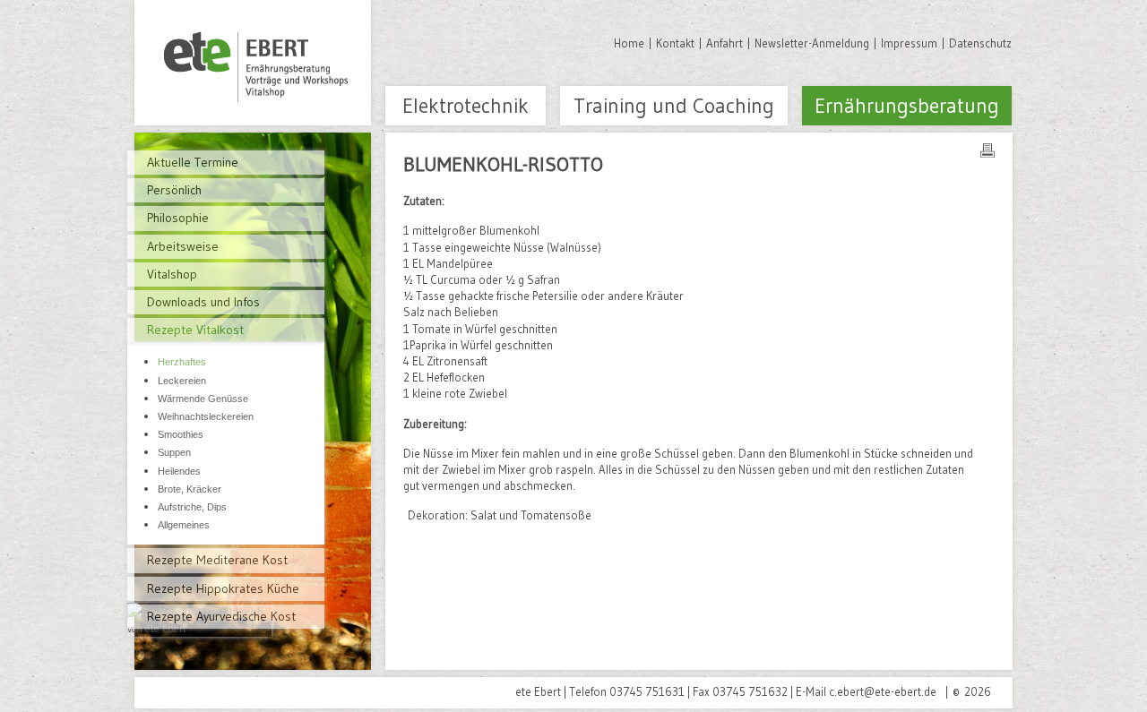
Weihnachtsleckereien (206, 416)
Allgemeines (184, 524)
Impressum (909, 43)
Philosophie (178, 218)
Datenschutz (980, 43)
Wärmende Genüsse (203, 398)
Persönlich (174, 190)
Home (629, 43)
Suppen (174, 452)
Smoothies (180, 434)
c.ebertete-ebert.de (882, 691)
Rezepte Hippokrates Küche (223, 588)
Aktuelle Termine (192, 162)
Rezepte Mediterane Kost (217, 560)
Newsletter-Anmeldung (812, 43)
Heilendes (179, 471)
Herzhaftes (182, 361)
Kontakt (675, 43)
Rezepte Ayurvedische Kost (221, 616)
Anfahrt (724, 43)
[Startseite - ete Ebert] (252, 62)
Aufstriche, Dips (192, 507)
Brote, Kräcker (189, 489)
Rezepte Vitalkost (195, 330)
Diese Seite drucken (987, 150)
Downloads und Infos (203, 302)
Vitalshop (172, 274)
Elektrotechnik (465, 105)
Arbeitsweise (183, 246)
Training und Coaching (674, 105)
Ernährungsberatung (907, 105)
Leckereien (182, 380)
